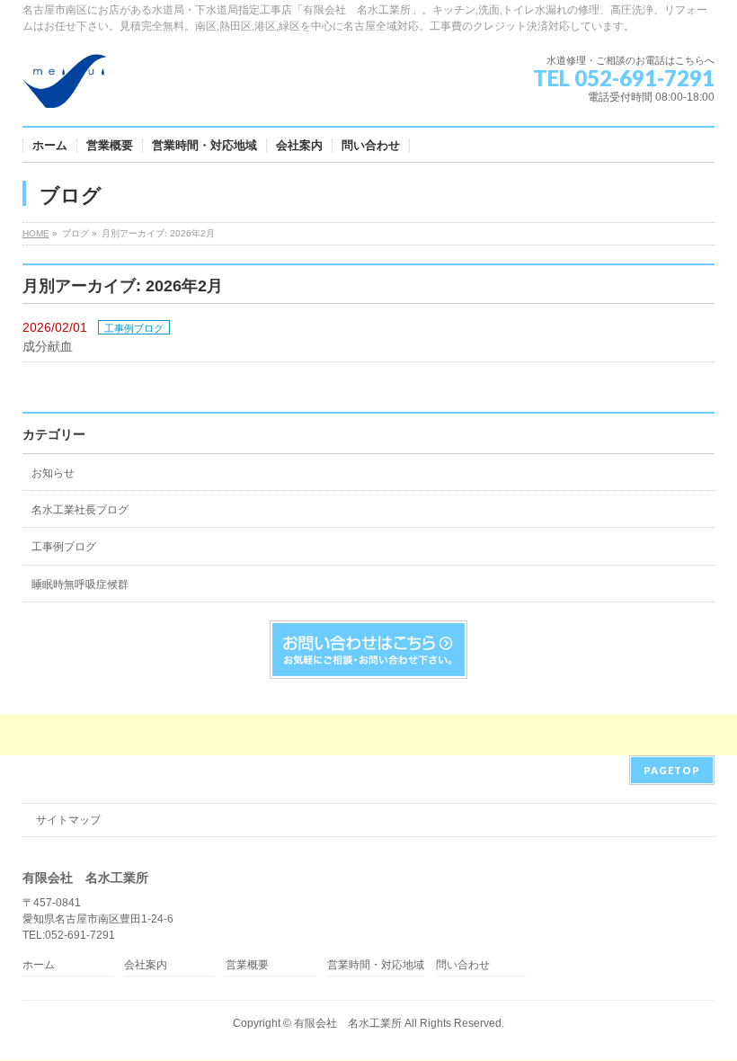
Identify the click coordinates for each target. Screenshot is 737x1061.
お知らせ (53, 473)
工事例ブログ (134, 328)
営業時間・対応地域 (375, 965)
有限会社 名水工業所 (348, 1023)
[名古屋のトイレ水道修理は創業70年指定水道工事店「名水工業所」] (64, 88)
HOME (35, 233)
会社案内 (145, 965)
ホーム (38, 965)
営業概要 (247, 965)
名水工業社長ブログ (80, 510)
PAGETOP (672, 770)
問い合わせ (463, 965)
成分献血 (47, 346)
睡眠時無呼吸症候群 (80, 584)
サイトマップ (68, 820)
